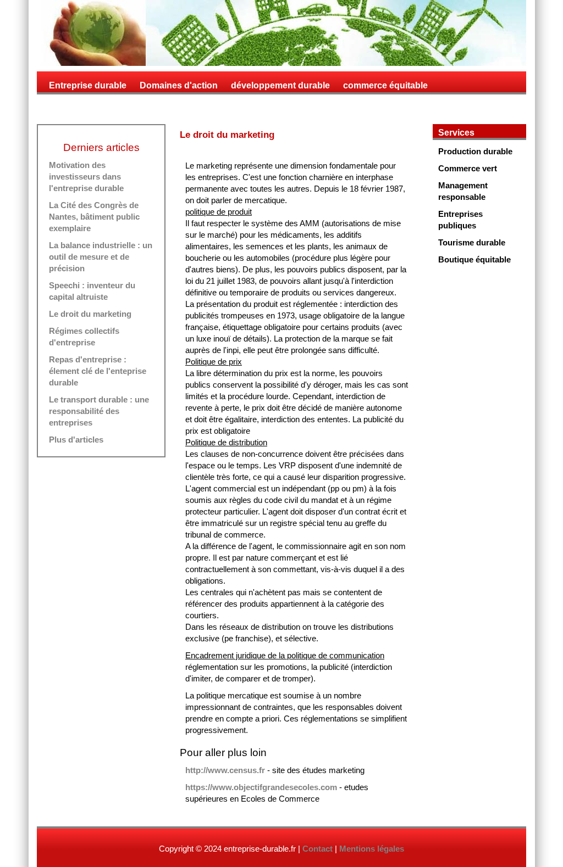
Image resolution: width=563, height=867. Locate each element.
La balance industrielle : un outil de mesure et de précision (100, 256)
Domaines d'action (179, 85)
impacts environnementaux (106, 106)
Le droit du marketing (90, 313)
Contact (317, 848)
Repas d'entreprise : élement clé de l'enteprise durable (97, 371)
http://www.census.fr (225, 770)
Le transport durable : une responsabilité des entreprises (99, 411)
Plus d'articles (76, 439)
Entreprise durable (87, 85)
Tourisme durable (471, 242)
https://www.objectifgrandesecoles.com (261, 787)
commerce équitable (385, 85)
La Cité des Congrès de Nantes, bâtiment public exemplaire (94, 216)
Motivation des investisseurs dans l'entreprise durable (86, 176)
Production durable (475, 151)
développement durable (280, 85)
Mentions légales (371, 848)
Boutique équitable (474, 259)
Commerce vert (467, 168)
